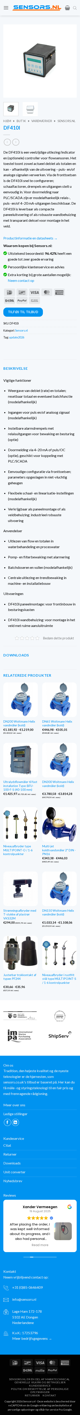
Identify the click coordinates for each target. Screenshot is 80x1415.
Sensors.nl (67, 121)
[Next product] (7, 142)
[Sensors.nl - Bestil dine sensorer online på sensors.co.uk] (37, 8)
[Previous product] (15, 142)
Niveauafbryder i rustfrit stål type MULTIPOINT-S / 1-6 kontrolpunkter (59, 978)
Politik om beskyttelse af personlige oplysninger (40, 1390)
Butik (21, 121)
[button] (6, 7)
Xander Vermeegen (40, 1207)
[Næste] (70, 61)
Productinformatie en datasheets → (30, 238)
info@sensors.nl (24, 1299)
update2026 (16, 337)
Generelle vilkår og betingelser (40, 1382)
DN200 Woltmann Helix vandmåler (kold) (19, 723)
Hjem (7, 121)
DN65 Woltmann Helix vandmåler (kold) (57, 723)
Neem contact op (21, 280)
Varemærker (41, 121)
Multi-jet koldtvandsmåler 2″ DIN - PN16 (59, 850)
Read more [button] (40, 1245)
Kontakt (49, 1395)
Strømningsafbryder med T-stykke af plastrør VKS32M (19, 914)
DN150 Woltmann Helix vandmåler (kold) (58, 912)
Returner (32, 1395)
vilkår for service (48, 1409)
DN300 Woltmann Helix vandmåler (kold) (58, 784)
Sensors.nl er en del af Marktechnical (39, 1379)
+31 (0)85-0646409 (27, 1287)
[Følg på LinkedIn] (15, 1122)
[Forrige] (10, 61)
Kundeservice (40, 1385)
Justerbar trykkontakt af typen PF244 (19, 977)
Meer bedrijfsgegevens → (32, 1338)
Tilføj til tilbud (23, 312)
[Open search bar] (75, 8)
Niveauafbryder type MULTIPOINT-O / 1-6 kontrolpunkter (18, 850)
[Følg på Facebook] (7, 1122)
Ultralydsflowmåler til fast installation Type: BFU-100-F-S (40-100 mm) (20, 785)
